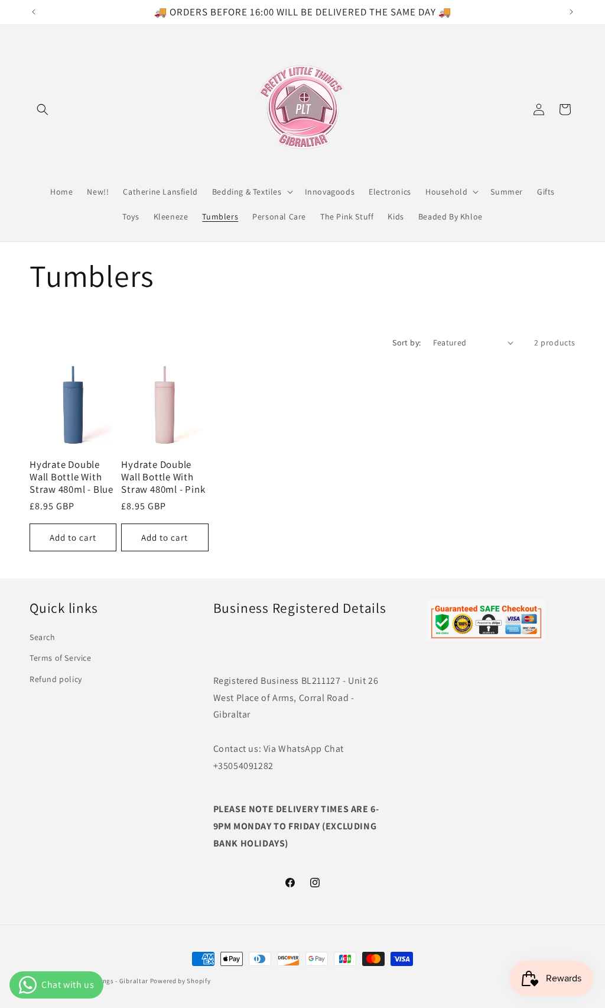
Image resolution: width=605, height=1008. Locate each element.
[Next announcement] (571, 12)
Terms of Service (61, 657)
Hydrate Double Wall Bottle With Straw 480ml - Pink (163, 476)
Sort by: (406, 342)
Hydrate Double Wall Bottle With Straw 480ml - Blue (71, 476)
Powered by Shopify (180, 981)
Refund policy (56, 679)
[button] (43, 109)
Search (43, 637)
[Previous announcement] (34, 12)
